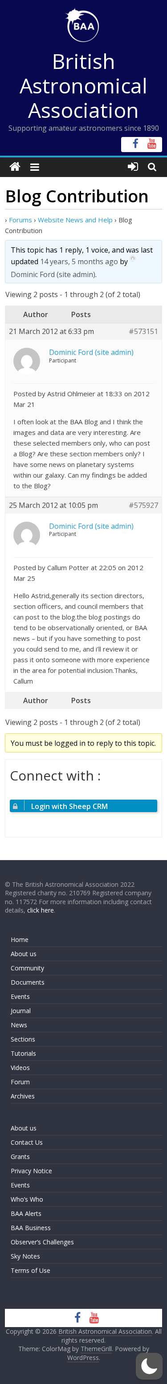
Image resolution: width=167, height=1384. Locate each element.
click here (40, 910)
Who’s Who (27, 1199)
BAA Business (31, 1227)
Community (27, 968)
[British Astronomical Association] (15, 167)
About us (24, 953)
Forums (20, 219)
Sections (23, 1039)
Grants (20, 1156)
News (19, 1025)
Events (20, 996)
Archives (23, 1096)
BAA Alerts (26, 1213)
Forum (20, 1082)
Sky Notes (25, 1256)
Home (20, 939)
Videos (20, 1067)
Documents (28, 982)
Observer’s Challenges (42, 1242)
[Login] (133, 167)
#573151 (143, 331)
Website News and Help (75, 219)
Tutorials (23, 1053)
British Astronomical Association (83, 85)
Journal (21, 1010)
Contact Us (27, 1142)
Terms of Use (30, 1270)
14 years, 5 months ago (79, 261)
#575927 (143, 505)
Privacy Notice (31, 1171)
